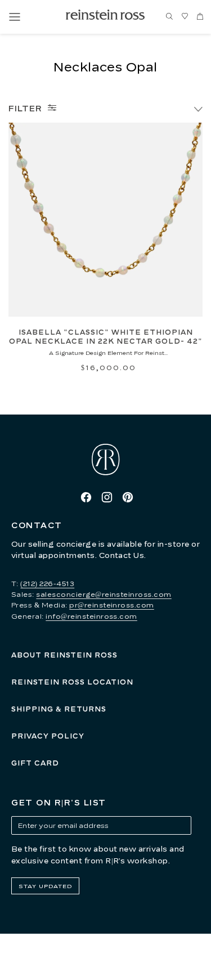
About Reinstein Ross (64, 655)
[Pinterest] (128, 497)
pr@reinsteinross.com (111, 605)
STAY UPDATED (45, 886)
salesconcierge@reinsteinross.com (103, 594)
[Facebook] (86, 497)
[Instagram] (107, 497)
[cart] (199, 17)
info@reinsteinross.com (91, 616)
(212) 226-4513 (47, 583)
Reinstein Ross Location (72, 682)
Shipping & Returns (58, 709)
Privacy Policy (47, 736)
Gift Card (35, 763)
